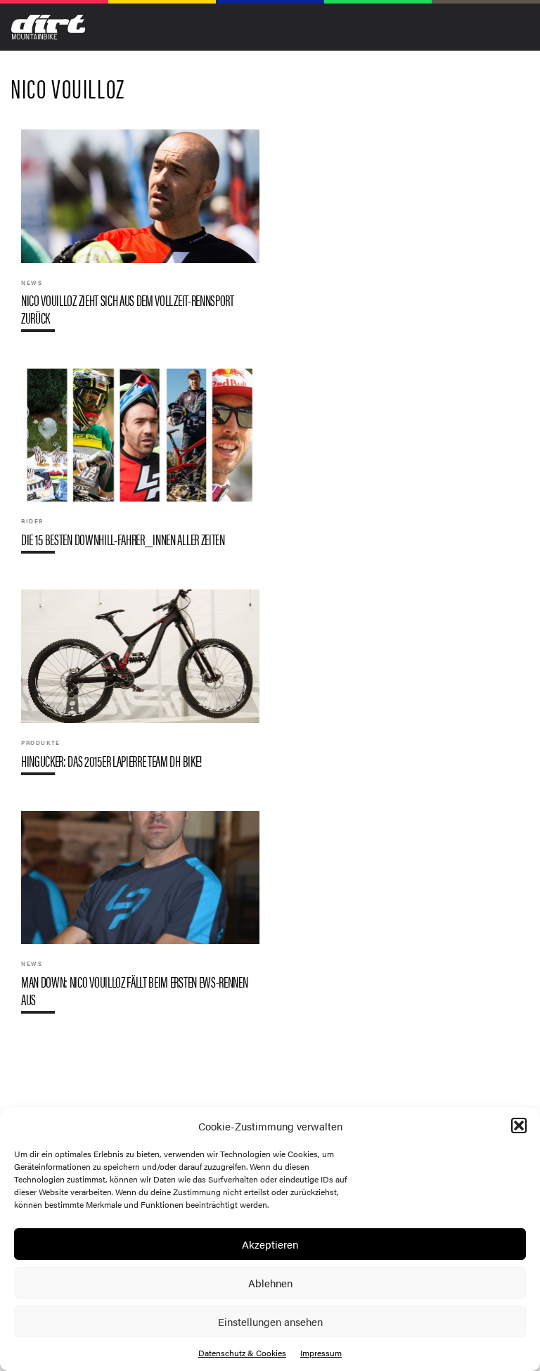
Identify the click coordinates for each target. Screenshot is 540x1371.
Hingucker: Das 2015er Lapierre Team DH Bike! (140, 687)
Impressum (321, 1352)
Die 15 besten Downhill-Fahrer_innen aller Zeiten (140, 467)
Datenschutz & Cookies (242, 1352)
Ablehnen (270, 1282)
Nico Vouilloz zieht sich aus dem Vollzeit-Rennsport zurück (140, 236)
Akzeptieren (270, 1244)
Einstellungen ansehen (270, 1321)
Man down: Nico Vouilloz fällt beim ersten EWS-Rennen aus (140, 918)
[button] (519, 1125)
